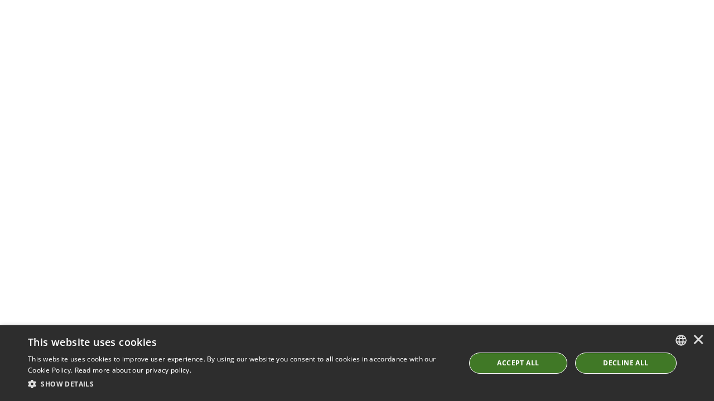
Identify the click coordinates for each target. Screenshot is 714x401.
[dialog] (357, 363)
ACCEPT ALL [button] (518, 363)
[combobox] (681, 340)
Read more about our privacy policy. (133, 370)
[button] (240, 384)
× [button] (698, 340)
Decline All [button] (625, 363)
